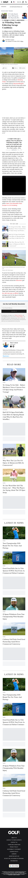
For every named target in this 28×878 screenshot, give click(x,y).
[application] (14, 184)
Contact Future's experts (14, 840)
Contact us (14, 842)
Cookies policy (14, 851)
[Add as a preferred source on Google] (14, 865)
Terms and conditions (14, 844)
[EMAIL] (13, 346)
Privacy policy (14, 847)
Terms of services (18, 315)
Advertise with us (14, 856)
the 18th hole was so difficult (10, 293)
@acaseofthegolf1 (18, 83)
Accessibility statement (14, 849)
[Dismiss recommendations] (26, 11)
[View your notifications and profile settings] (11, 2)
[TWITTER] (11, 346)
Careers (14, 853)
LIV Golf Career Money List (16, 6)
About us (14, 837)
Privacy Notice (20, 316)
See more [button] (14, 150)
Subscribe (19, 2)
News (22, 41)
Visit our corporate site (19, 872)
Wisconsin (19, 280)
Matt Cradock (10, 39)
